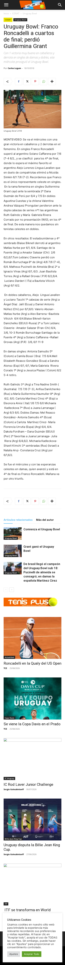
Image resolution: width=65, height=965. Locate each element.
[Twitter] (27, 81)
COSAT (15, 13)
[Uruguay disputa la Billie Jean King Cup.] (32, 819)
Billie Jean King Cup (13, 839)
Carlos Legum (14, 68)
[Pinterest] (35, 81)
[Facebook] (18, 81)
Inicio (6, 13)
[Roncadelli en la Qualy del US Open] (32, 638)
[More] (52, 81)
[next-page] (11, 589)
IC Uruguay (9, 778)
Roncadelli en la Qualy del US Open (32, 663)
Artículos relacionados (18, 519)
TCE (5, 668)
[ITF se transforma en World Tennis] (32, 884)
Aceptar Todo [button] (31, 954)
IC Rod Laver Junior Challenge (28, 784)
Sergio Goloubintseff (14, 789)
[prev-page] (6, 589)
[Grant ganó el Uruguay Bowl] (13, 551)
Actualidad (9, 657)
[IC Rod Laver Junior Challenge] (32, 759)
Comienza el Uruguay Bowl (41, 529)
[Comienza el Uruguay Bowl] (13, 533)
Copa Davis (9, 718)
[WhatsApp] (43, 81)
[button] (60, 5)
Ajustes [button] (13, 954)
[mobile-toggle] (6, 5)
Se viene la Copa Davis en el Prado (32, 724)
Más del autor (45, 519)
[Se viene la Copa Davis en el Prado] (32, 698)
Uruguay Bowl (30, 13)
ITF (6, 904)
